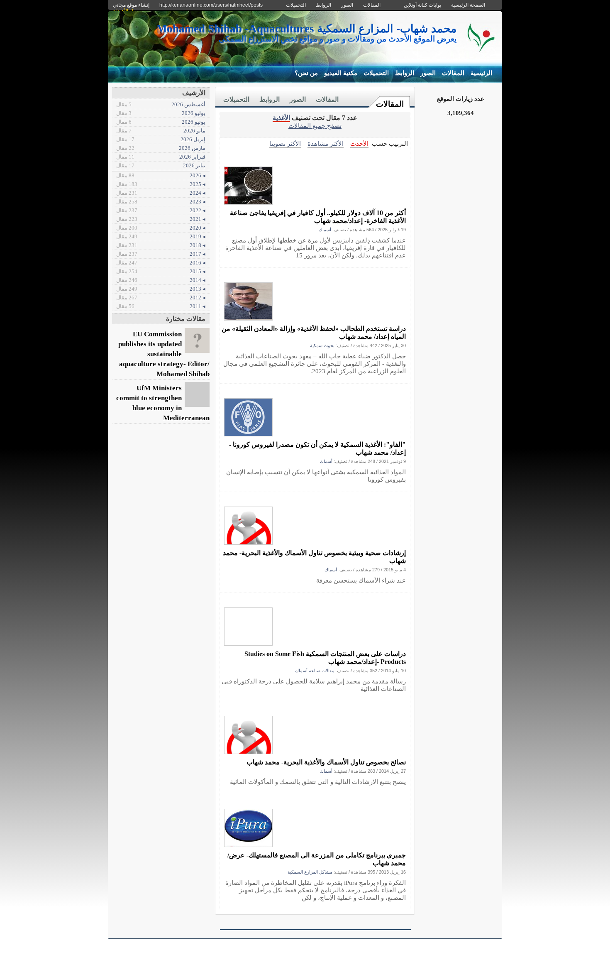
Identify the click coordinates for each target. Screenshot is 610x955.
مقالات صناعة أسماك (314, 670)
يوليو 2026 (160, 113)
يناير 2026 (160, 165)
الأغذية (281, 117)
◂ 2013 (160, 289)
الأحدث (359, 143)
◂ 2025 (160, 184)
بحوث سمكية (322, 345)
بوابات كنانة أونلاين (422, 5)
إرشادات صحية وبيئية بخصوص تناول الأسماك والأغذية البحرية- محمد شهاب (314, 556)
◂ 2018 (160, 245)
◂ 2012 (160, 297)
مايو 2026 (160, 130)
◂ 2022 (160, 210)
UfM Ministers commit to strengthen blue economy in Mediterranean (163, 403)
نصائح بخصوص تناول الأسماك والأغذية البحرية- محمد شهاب (326, 762)
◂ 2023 (160, 201)
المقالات (453, 73)
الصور (428, 73)
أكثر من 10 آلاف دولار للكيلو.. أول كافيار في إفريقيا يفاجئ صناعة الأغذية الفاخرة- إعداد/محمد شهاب (318, 216)
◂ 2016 (160, 263)
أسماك (325, 229)
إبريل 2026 (160, 139)
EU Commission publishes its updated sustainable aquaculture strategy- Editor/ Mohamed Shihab (164, 354)
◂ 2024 (160, 193)
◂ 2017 (160, 254)
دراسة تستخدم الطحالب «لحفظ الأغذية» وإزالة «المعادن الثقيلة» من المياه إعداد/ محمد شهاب (314, 332)
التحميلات (376, 73)
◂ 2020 (160, 228)
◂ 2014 (160, 280)
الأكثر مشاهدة (325, 143)
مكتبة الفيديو (340, 73)
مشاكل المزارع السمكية (310, 871)
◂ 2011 (160, 306)
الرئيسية (481, 73)
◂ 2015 (160, 271)
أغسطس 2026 (160, 104)
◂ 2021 (160, 219)
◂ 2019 (160, 236)
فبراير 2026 (160, 157)
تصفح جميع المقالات (315, 125)
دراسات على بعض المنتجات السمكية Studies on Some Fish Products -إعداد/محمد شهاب (325, 657)
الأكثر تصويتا (285, 143)
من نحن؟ (306, 73)
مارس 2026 (160, 148)
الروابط (404, 73)
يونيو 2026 (160, 122)
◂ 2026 (160, 175)
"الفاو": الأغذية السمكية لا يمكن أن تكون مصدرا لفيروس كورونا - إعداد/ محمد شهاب (317, 448)
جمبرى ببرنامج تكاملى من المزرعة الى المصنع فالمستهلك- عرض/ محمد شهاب (316, 859)
